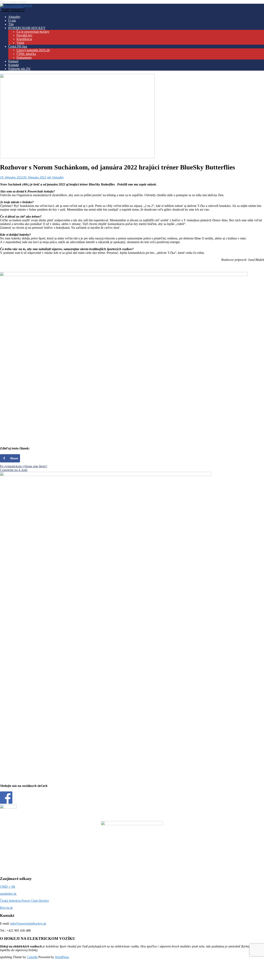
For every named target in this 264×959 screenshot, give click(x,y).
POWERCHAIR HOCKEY (27, 28)
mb (49, 177)
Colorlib (32, 957)
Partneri (13, 61)
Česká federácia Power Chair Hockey (24, 900)
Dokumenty (24, 57)
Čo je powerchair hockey (32, 31)
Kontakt (13, 65)
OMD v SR (7, 886)
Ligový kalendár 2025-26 (33, 50)
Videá (20, 42)
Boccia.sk (6, 907)
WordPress (62, 957)
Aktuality (14, 17)
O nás (12, 20)
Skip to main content (13, 2)
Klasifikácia (24, 39)
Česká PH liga (17, 46)
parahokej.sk (8, 893)
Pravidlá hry (24, 35)
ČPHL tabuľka (26, 54)
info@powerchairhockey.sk (28, 923)
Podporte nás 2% (19, 68)
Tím (11, 24)
